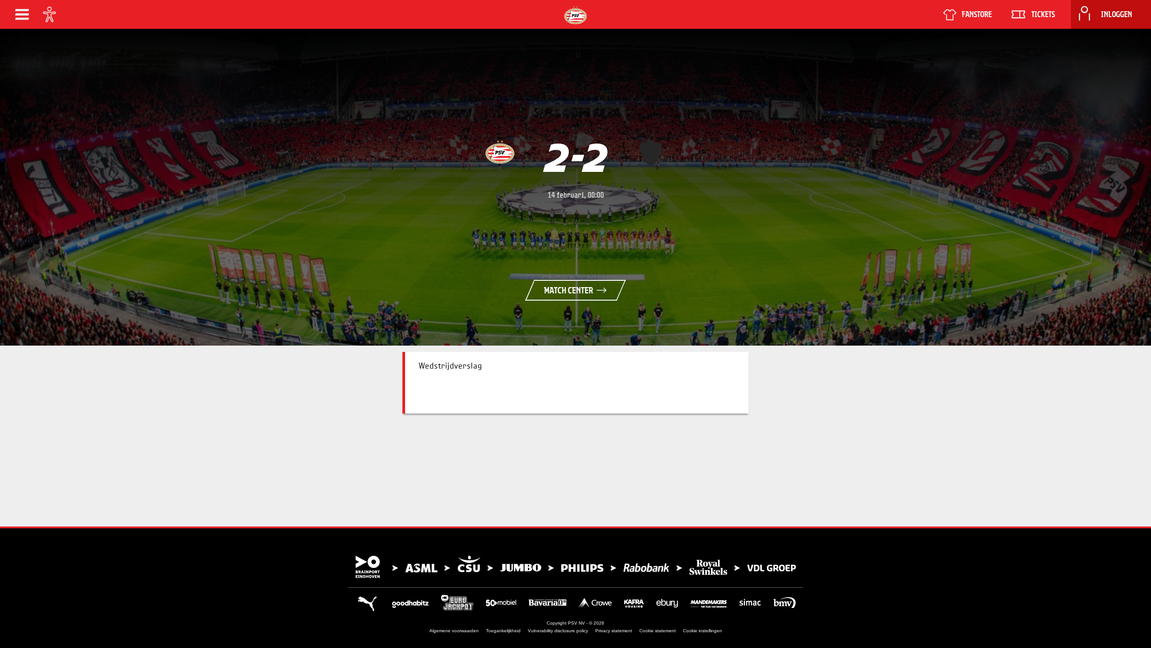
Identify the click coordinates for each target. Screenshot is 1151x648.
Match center (568, 290)
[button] (22, 14)
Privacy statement (613, 630)
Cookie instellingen (702, 630)
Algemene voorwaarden (454, 630)
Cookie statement (657, 630)
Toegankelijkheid (503, 630)
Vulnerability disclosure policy (558, 630)
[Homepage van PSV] (575, 15)
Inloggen (1116, 14)
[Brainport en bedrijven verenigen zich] (575, 567)
